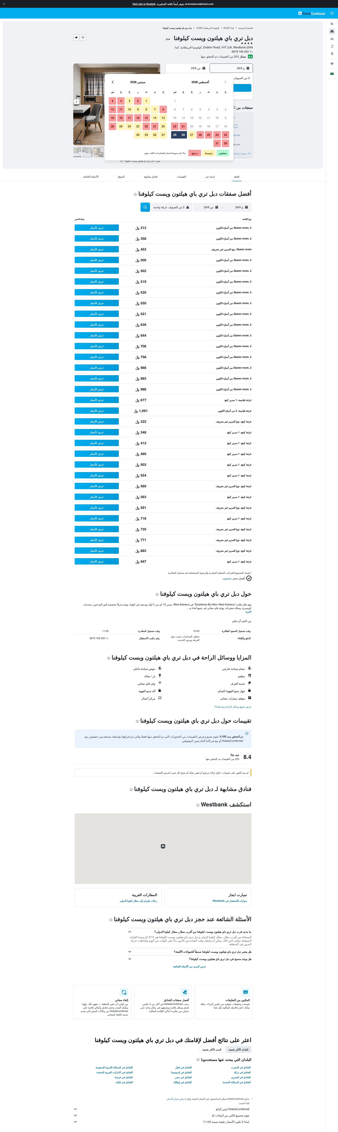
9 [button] (225, 118)
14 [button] (183, 118)
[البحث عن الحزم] (332, 46)
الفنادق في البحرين (241, 1077)
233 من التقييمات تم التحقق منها (220, 56)
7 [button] (183, 109)
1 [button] (175, 101)
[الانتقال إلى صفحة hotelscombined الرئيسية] (311, 13)
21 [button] (183, 126)
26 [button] (200, 135)
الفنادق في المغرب (241, 1067)
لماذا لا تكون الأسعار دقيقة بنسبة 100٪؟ (226, 1122)
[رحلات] (332, 63)
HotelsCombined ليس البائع (232, 1109)
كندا (232, 27)
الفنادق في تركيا (242, 1072)
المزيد (248, 611)
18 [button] (208, 126)
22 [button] (174, 126)
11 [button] (208, 118)
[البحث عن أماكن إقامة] (332, 31)
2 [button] (225, 109)
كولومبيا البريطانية (211, 27)
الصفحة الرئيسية (245, 27)
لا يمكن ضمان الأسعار (176, 1098)
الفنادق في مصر (183, 1077)
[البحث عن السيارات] (332, 38)
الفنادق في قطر (183, 1067)
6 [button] (192, 109)
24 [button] (217, 135)
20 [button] (191, 126)
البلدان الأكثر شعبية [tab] (238, 1049)
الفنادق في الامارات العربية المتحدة (115, 1072)
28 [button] (183, 135)
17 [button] (217, 126)
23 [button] (225, 135)
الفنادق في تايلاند (124, 1082)
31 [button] (217, 143)
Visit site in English (144, 4)
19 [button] (200, 126)
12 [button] (200, 118)
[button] (4, 4)
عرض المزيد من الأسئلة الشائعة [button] (189, 966)
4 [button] (208, 109)
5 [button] (200, 109)
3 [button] (217, 109)
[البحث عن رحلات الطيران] (332, 24)
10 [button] (217, 118)
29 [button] (174, 135)
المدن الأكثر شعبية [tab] (211, 1049)
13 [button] (191, 118)
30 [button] (225, 143)
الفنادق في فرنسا (124, 1077)
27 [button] (191, 135)
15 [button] (174, 118)
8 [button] (175, 109)
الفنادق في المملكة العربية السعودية (114, 1067)
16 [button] (225, 126)
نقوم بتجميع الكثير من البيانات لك (230, 1115)
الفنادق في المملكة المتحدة (237, 1082)
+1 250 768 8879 (242, 51)
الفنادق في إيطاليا (183, 1082)
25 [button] (208, 135)
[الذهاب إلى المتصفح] (332, 53)
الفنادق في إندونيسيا (181, 1072)
